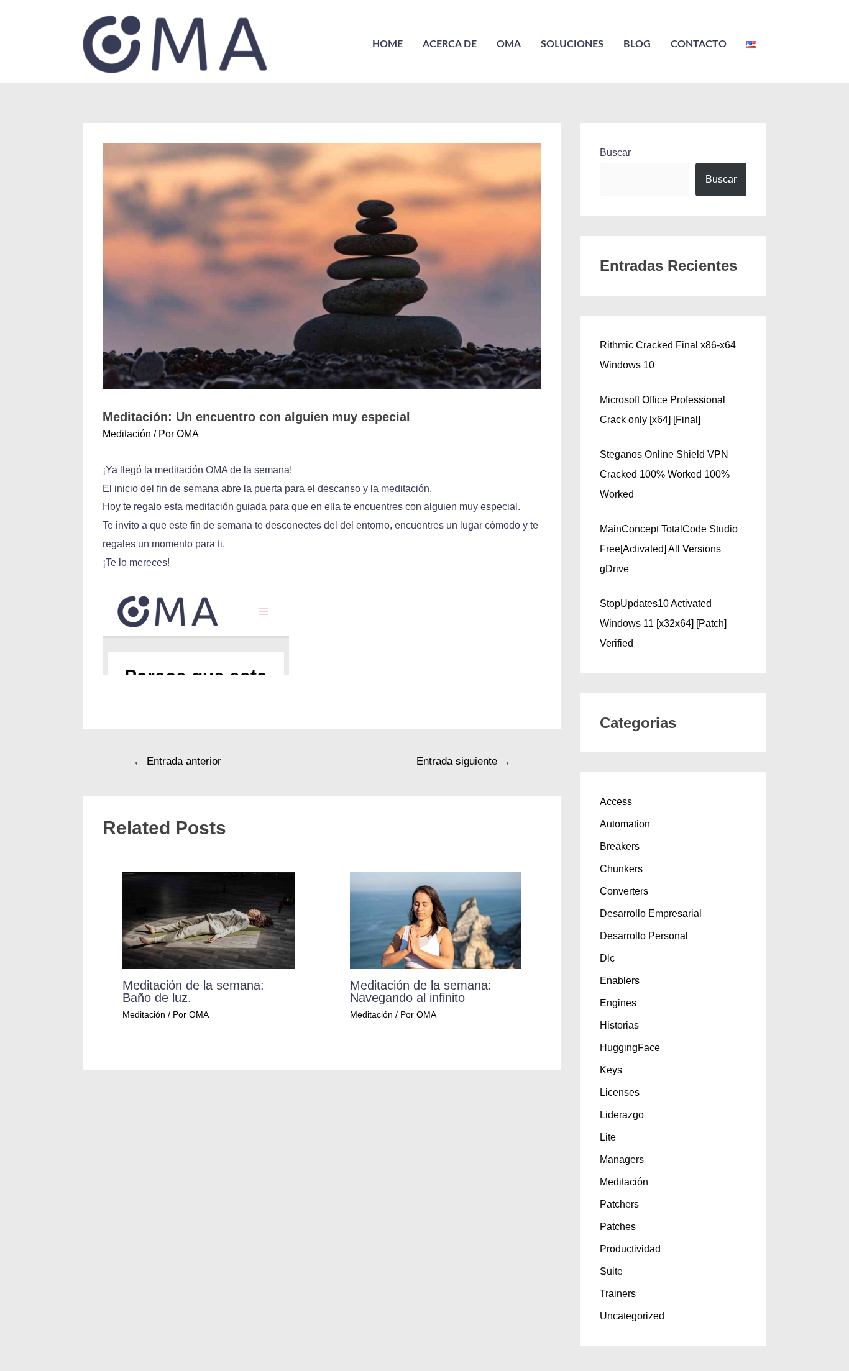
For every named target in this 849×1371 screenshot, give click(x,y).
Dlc (607, 958)
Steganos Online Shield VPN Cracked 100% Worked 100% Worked (665, 474)
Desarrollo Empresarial (651, 913)
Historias (619, 1025)
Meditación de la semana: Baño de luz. (193, 991)
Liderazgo (622, 1114)
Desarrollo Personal (644, 936)
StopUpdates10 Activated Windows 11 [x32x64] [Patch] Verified (663, 623)
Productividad (630, 1249)
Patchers (619, 1204)
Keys (611, 1070)
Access (616, 801)
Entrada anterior (177, 761)
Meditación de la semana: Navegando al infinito (421, 991)
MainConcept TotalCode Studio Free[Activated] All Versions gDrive (669, 549)
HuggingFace (630, 1047)
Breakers (620, 846)
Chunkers (621, 868)
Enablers (620, 980)
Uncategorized (632, 1316)
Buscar (615, 152)
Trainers (618, 1293)
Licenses (620, 1092)
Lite (608, 1137)
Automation (625, 824)
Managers (622, 1159)
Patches (618, 1226)
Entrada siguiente (463, 761)
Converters (624, 891)
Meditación (127, 434)
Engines (618, 1003)
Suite (611, 1271)
